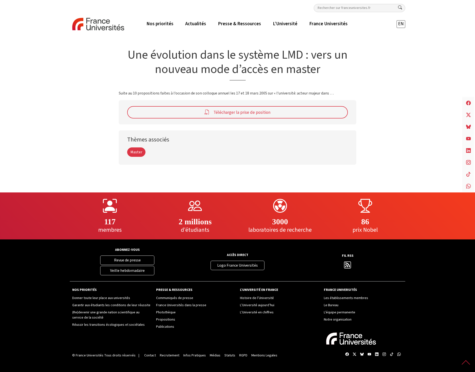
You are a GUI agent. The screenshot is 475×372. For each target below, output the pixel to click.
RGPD (243, 355)
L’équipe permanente (339, 312)
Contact (150, 355)
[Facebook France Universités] (347, 354)
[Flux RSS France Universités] (347, 266)
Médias (215, 355)
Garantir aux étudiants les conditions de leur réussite (111, 305)
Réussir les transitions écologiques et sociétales (108, 324)
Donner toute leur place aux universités (101, 298)
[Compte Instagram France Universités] (384, 354)
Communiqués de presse (174, 298)
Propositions (165, 319)
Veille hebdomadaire (127, 270)
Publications (165, 326)
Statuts (229, 355)
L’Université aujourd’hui (257, 305)
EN (401, 24)
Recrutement (169, 355)
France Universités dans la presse (181, 305)
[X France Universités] (354, 354)
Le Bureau (331, 305)
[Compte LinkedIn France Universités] (376, 354)
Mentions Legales (264, 355)
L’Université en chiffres (257, 312)
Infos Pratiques (194, 355)
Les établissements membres (346, 298)
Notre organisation (338, 319)
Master (136, 152)
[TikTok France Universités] (391, 354)
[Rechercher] (400, 7)
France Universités (89, 355)
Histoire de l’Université (257, 298)
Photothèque (166, 312)
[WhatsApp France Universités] (399, 354)
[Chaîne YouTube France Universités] (369, 354)
